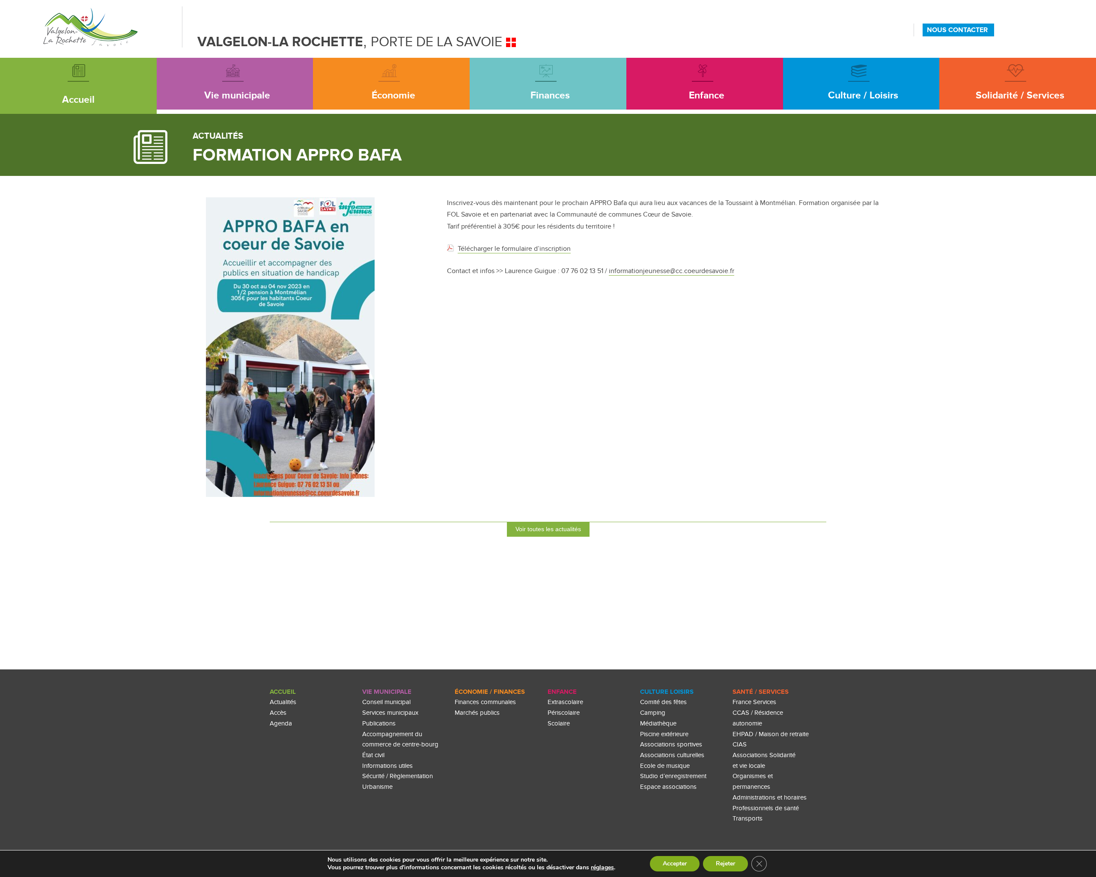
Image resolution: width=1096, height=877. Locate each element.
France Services (754, 702)
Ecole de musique (665, 766)
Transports (747, 818)
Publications (379, 723)
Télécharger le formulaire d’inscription (514, 248)
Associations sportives (671, 744)
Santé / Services (761, 692)
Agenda (281, 723)
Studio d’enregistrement (673, 776)
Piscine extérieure (664, 734)
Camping (652, 712)
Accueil (283, 692)
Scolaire (559, 723)
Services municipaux (390, 712)
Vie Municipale (386, 692)
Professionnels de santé (766, 808)
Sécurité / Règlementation (397, 776)
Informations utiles (387, 766)
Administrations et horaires (770, 797)
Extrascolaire (565, 702)
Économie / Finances (490, 692)
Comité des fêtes (663, 702)
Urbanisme (377, 787)
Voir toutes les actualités (548, 529)
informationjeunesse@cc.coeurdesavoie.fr (671, 271)
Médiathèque (658, 723)
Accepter (675, 863)
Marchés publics (477, 712)
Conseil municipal (386, 702)
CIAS (740, 744)
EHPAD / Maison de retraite (771, 734)
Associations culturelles (672, 755)
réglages (602, 867)
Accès (278, 712)
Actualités (283, 702)
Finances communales (485, 702)
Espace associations (668, 787)
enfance (562, 692)
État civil (373, 755)
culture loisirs (667, 692)
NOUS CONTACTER (957, 30)
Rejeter (725, 863)
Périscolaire (564, 712)
